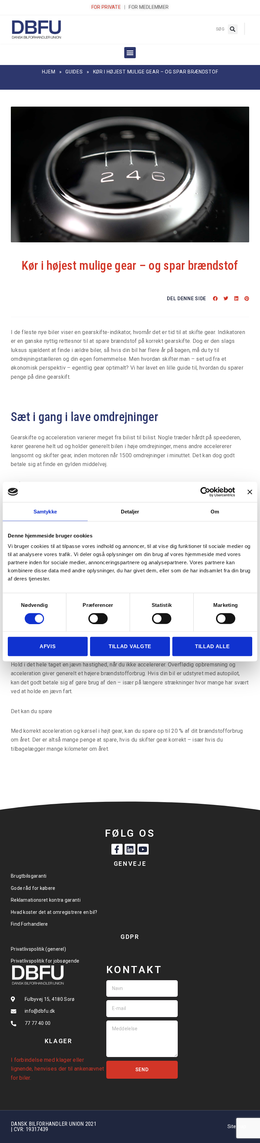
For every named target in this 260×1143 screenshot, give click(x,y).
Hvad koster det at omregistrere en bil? (54, 912)
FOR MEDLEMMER (149, 7)
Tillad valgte (130, 646)
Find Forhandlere (29, 924)
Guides (74, 71)
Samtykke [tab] (45, 511)
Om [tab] (215, 511)
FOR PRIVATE (106, 7)
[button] (233, 29)
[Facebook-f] (116, 849)
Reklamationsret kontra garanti (46, 900)
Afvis (48, 646)
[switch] (98, 618)
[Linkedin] (130, 849)
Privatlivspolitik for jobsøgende (45, 961)
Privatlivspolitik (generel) (38, 949)
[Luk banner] (249, 491)
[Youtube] (142, 849)
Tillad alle (212, 646)
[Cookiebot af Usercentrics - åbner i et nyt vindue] (205, 492)
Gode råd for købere (33, 888)
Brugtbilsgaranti (29, 876)
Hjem (49, 71)
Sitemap (237, 1126)
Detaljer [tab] (130, 511)
